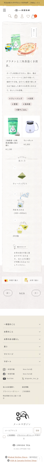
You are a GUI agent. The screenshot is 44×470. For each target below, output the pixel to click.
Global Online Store (18, 457)
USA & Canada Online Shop (23, 460)
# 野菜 (15, 104)
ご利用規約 (26, 391)
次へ (36, 293)
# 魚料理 (26, 104)
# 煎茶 (30, 98)
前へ (8, 293)
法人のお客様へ (8, 387)
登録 (37, 430)
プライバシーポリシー (11, 391)
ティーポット (28, 140)
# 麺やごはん (21, 109)
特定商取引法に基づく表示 (12, 397)
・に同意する (24, 437)
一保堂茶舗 (22, 10)
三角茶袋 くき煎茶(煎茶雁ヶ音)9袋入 (12, 142)
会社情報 (25, 387)
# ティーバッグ (15, 98)
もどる (22, 293)
